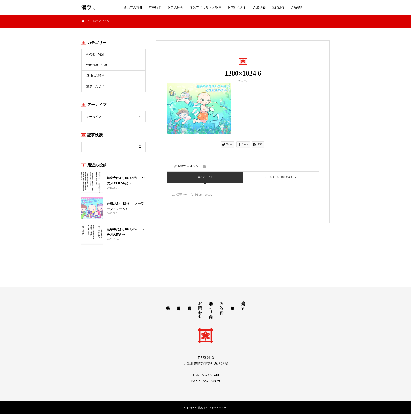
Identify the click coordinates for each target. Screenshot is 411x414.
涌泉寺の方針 (133, 7)
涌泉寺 (89, 7)
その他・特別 (95, 54)
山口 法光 (192, 165)
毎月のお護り (95, 75)
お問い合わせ (237, 7)
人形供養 (259, 7)
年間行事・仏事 (96, 65)
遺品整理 (296, 7)
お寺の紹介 (175, 7)
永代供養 (278, 7)
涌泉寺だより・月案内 (205, 7)
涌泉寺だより (95, 86)
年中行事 (155, 7)
